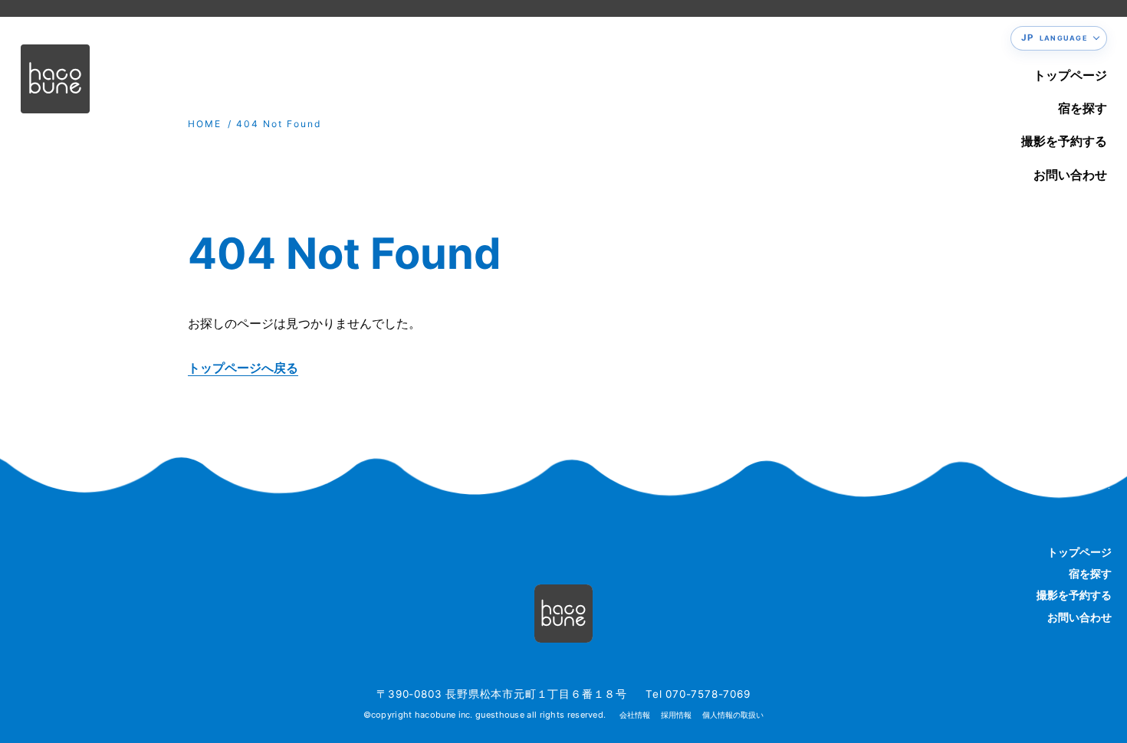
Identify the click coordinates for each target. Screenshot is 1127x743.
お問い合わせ (1070, 174)
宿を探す (1082, 108)
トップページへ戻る (243, 367)
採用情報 (676, 715)
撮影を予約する (1064, 141)
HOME (205, 123)
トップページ (1070, 75)
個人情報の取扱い (733, 715)
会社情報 (634, 715)
